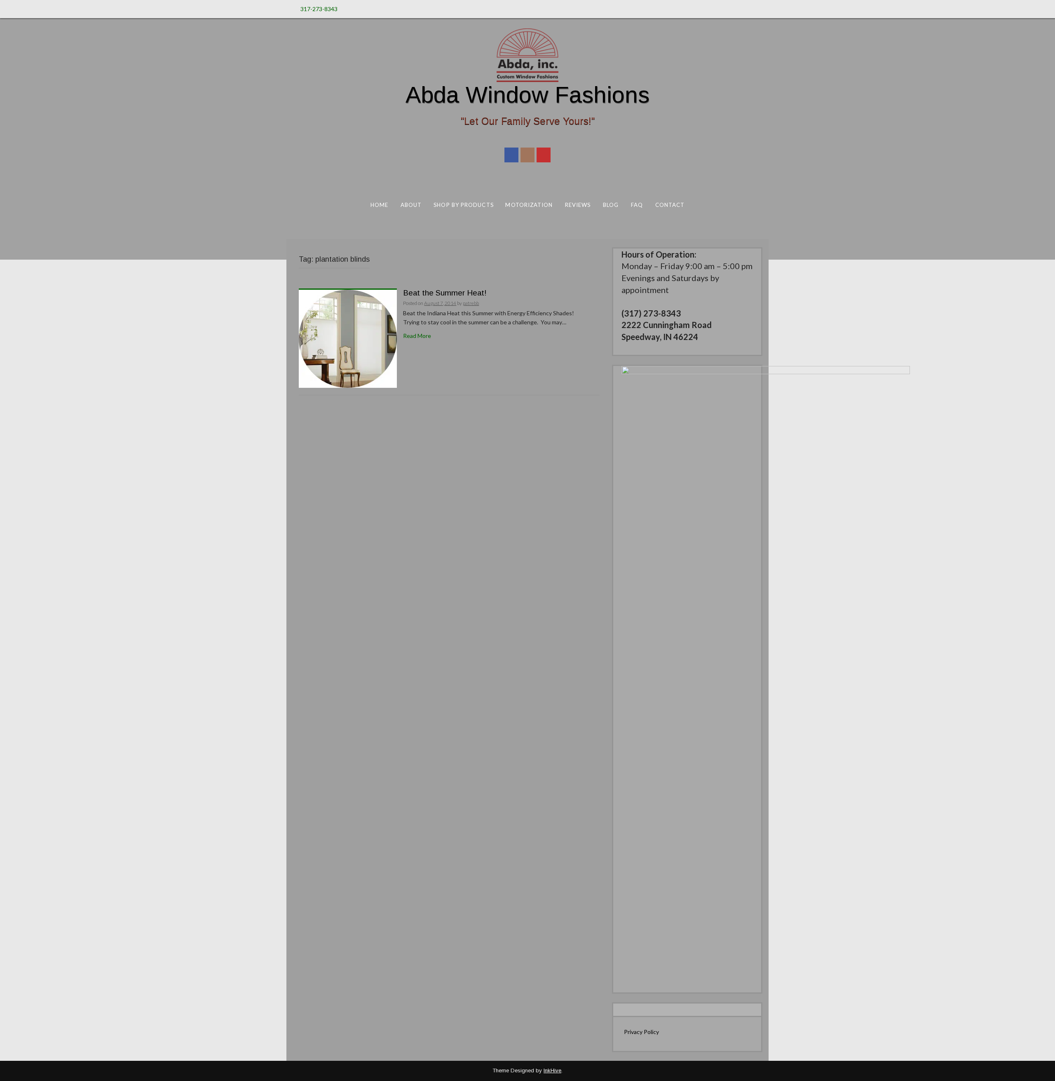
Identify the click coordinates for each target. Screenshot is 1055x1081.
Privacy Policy (641, 1031)
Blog (611, 205)
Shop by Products (463, 205)
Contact (670, 205)
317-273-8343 (319, 8)
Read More (417, 335)
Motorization (529, 205)
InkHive (552, 1070)
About (411, 205)
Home (379, 205)
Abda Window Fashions (527, 95)
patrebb (471, 303)
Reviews (578, 205)
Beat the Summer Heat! (445, 292)
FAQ (637, 205)
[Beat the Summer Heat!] (348, 337)
